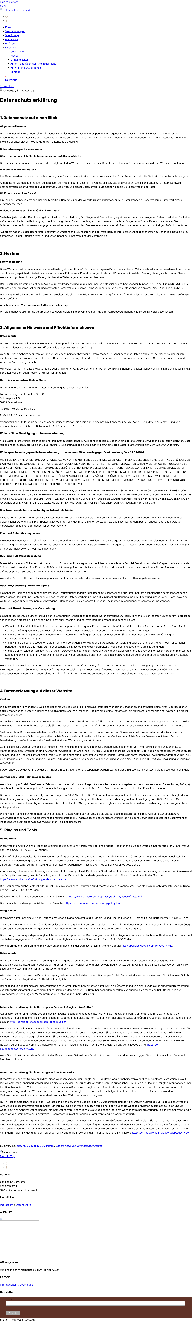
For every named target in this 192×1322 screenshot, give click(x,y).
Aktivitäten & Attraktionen (25, 67)
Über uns (10, 47)
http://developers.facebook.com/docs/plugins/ (37, 1021)
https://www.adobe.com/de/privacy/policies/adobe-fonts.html (104, 896)
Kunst (8, 27)
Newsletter (11, 79)
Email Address (12, 1300)
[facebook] (6, 20)
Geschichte (17, 51)
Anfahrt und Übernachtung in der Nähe (33, 63)
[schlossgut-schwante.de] (15, 10)
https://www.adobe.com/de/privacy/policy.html (92, 903)
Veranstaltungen (15, 31)
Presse (14, 55)
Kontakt (15, 71)
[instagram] (6, 16)
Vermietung (12, 35)
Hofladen (10, 43)
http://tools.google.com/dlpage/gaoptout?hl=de (160, 1132)
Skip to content (9, 2)
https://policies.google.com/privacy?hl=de (146, 945)
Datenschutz (23, 1204)
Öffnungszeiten (19, 59)
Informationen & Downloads (16, 1284)
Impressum (6, 1204)
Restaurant (11, 39)
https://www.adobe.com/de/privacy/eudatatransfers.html (34, 879)
